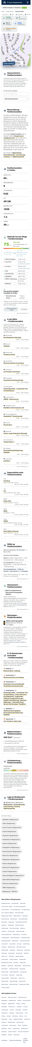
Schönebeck (4, 1025)
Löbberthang (26, 943)
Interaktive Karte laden (17, 62)
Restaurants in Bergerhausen (11, 867)
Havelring (3, 931)
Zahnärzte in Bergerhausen (10, 883)
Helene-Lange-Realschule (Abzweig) (15, 433)
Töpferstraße (13, 978)
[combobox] (16, 94)
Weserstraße (4, 984)
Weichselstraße (14, 981)
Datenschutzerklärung (15, 1040)
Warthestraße (4, 981)
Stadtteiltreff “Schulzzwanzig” (13, 416)
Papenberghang (19, 956)
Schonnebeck (12, 1025)
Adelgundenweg (5, 903)
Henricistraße (11, 931)
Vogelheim (4, 1034)
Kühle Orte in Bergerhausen (10, 855)
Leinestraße (4, 943)
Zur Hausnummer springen (10, 90)
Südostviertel (24, 1028)
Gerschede (18, 1009)
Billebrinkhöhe (17, 153)
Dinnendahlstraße (9, 155)
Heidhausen (4, 1013)
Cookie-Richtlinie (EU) (25, 1040)
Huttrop (3, 1016)
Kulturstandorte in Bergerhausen (12, 851)
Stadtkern (24, 1025)
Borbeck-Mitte (26, 1000)
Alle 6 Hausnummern (11, 99)
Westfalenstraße (13, 984)
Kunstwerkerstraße (25, 940)
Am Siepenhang (26, 909)
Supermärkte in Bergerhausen (11, 879)
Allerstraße (23, 903)
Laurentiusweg (20, 155)
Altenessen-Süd (22, 997)
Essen (3, 11)
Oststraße (11, 956)
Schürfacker (4, 968)
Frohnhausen (4, 1009)
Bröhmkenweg (5, 919)
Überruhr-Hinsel (12, 1031)
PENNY (6, 521)
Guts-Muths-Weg (14, 928)
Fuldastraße (11, 925)
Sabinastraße (18, 965)
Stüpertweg (19, 975)
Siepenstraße (4, 972)
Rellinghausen (11, 1022)
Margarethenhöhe (18, 1019)
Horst (26, 1013)
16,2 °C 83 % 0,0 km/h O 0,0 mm (17, 14)
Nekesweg (27, 950)
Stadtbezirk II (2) (9, 138)
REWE (5, 511)
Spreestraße (23, 972)
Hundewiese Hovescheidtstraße (14, 684)
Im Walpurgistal (5, 937)
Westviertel (16, 1034)
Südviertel (4, 1031)
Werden (10, 1034)
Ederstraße (4, 922)
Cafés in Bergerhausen (9, 823)
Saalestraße (23, 962)
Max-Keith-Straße (21, 947)
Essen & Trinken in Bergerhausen (12, 827)
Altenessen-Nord (12, 997)
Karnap (9, 1016)
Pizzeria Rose (8, 425)
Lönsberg (7, 156)
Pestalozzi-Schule (9, 354)
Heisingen (11, 1013)
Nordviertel (27, 1019)
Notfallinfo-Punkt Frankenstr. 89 (14, 407)
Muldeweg (12, 950)
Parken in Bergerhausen (9, 863)
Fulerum (12, 1009)
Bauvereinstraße (19, 912)
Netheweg (4, 953)
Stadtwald (4, 1028)
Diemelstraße (13, 919)
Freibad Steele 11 (9, 442)
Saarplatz (3, 965)
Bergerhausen (10, 11)
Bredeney (3, 1003)
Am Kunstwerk (5, 909)
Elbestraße (11, 922)
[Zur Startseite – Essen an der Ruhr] (4, 2)
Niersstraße (19, 953)
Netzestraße (11, 953)
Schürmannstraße (13, 968)
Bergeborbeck (12, 1000)
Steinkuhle (12, 975)
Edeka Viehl (7, 501)
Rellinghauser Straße (6, 962)
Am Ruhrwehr (20, 550)
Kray (26, 1016)
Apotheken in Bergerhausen (10, 819)
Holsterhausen (19, 1013)
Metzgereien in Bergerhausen (11, 859)
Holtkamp (7, 346)
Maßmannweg (11, 947)
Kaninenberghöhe (15, 937)
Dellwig (23, 1003)
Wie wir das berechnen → (22, 313)
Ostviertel (3, 1022)
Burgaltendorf (11, 1003)
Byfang (18, 1003)
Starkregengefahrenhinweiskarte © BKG (14, 642)
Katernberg (15, 1016)
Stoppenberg (16, 1028)
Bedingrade (4, 1000)
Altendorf (3, 997)
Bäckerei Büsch (8, 671)
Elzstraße (3, 925)
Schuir (19, 1025)
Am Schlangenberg (15, 909)
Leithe (10, 1019)
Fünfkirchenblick (19, 925)
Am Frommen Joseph (6, 906)
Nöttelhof (26, 953)
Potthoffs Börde (14, 959)
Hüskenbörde (16, 934)
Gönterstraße (4, 928)
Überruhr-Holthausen (23, 1031)
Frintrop (25, 1006)
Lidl (5, 491)
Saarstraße (10, 965)
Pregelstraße (22, 959)
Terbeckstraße (5, 978)
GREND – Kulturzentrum (11, 399)
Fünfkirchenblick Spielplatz (12, 711)
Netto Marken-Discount (11, 531)
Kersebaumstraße (5, 940)
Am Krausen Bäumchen (20, 906)
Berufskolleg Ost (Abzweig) (12, 337)
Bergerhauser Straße (6, 915)
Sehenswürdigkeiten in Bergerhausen (13, 875)
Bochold (19, 1000)
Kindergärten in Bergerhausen (11, 847)
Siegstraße (22, 968)
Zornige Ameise (5, 987)
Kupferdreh (4, 1019)
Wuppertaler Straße (24, 984)
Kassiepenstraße (25, 937)
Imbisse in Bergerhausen (9, 843)
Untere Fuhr (21, 978)
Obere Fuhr (4, 956)
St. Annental (4, 975)
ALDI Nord (7, 461)
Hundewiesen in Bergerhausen (11, 839)
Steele (9, 1028)
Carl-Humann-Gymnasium (12, 371)
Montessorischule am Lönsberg (14, 363)
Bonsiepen (25, 915)
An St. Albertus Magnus (7, 912)
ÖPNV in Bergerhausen (9, 887)
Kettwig (21, 1016)
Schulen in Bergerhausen (10, 871)
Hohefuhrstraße (20, 931)
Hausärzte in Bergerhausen (10, 835)
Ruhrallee (16, 962)
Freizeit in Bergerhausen (9, 831)
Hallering (22, 928)
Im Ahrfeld (23, 934)
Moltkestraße (4, 950)
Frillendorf (19, 1006)
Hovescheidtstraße (6, 934)
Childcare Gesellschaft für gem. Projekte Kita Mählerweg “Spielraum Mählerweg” (15, 700)
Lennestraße (12, 943)
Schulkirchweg (26, 965)
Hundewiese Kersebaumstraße (13, 380)
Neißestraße (20, 950)
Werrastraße (22, 981)
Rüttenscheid (20, 1022)
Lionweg (19, 943)
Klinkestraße (15, 940)
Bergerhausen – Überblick (10, 891)
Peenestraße (4, 959)
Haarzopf (25, 1009)
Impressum (4, 1040)
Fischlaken (4, 1006)
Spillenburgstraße (18, 156)
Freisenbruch (11, 1006)
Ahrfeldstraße (14, 903)
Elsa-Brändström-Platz (21, 922)
